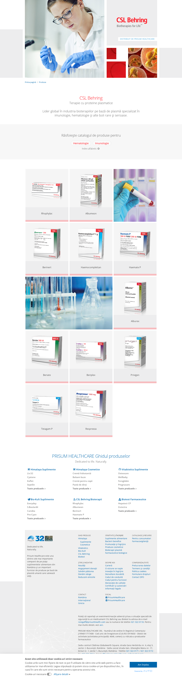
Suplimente (85, 541)
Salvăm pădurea (86, 571)
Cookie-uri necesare (36, 674)
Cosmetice (85, 544)
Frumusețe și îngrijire (115, 544)
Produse (42, 82)
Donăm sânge (84, 574)
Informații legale (113, 588)
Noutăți (81, 565)
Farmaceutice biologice (116, 553)
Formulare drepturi (141, 574)
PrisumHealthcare (116, 597)
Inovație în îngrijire (114, 571)
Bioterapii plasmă (113, 550)
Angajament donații (87, 568)
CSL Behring (84, 554)
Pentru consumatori (141, 538)
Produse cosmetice (114, 547)
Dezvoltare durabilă (114, 574)
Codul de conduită (114, 577)
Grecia (81, 603)
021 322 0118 (137, 622)
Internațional (84, 600)
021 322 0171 (132, 651)
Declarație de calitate (115, 583)
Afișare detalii (61, 674)
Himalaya (82, 538)
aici (101, 625)
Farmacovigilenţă (140, 541)
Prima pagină (30, 82)
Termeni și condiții (141, 568)
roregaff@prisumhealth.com (91, 622)
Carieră (108, 565)
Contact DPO (138, 577)
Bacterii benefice (113, 541)
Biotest (81, 556)
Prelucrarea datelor (141, 565)
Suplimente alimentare (116, 538)
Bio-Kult (82, 551)
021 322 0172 (147, 651)
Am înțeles (143, 664)
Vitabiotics (83, 548)
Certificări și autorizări (115, 585)
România (82, 597)
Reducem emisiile (86, 577)
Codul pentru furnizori (116, 580)
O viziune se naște (114, 568)
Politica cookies (139, 571)
